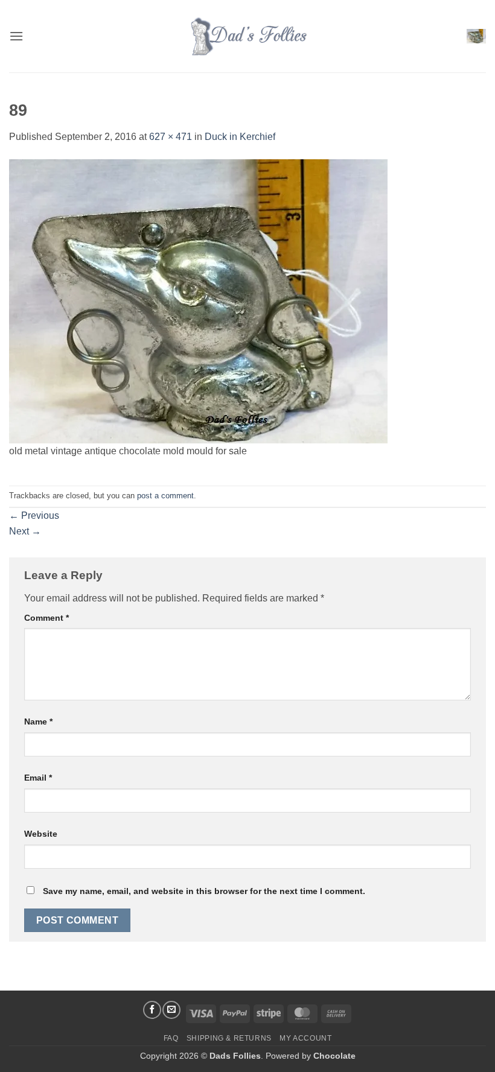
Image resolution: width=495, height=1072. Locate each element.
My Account (305, 1038)
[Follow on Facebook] (152, 1010)
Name (38, 721)
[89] (198, 300)
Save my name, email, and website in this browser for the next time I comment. (204, 891)
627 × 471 (170, 137)
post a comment (165, 495)
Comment (46, 618)
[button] (16, 36)
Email (38, 777)
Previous (34, 515)
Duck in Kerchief (240, 137)
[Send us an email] (171, 1010)
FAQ (171, 1038)
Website (40, 834)
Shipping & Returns (229, 1038)
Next (25, 531)
